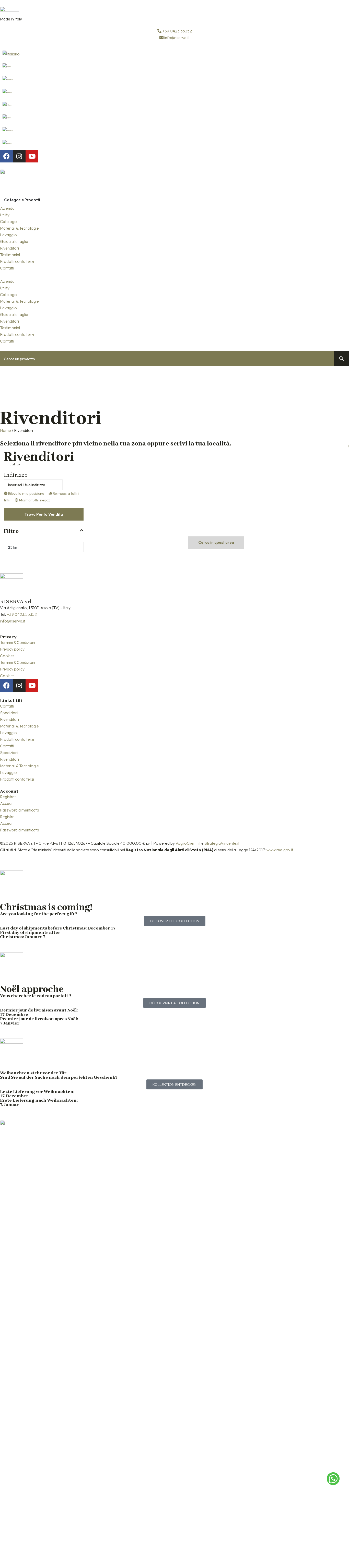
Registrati (8, 796)
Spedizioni (9, 712)
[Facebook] (6, 156)
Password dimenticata (19, 810)
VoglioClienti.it (188, 843)
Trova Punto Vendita (44, 514)
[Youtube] (32, 156)
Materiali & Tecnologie (19, 228)
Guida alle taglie (14, 241)
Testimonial (10, 254)
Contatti (7, 267)
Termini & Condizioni (17, 642)
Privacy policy (12, 649)
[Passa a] (174, 54)
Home (5, 430)
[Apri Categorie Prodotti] (43, 200)
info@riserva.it (12, 620)
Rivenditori (9, 248)
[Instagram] (19, 156)
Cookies (7, 655)
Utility (4, 214)
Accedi (6, 803)
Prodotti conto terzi (17, 261)
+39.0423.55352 (22, 614)
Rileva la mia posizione (25, 493)
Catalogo (8, 221)
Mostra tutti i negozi (34, 500)
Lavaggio (8, 234)
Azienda (7, 208)
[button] (174, 274)
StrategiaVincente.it (221, 843)
